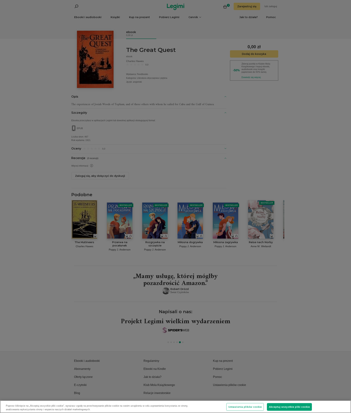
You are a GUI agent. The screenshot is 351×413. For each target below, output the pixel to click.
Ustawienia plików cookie (245, 406)
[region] (175, 406)
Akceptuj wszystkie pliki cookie (289, 406)
